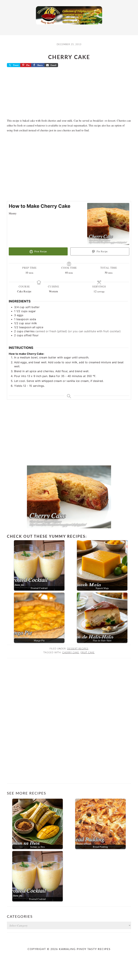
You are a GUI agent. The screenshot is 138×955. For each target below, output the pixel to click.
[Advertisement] (69, 93)
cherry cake (70, 653)
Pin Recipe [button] (102, 251)
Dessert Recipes (77, 649)
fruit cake (88, 653)
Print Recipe (40, 251)
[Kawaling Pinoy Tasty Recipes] (69, 25)
